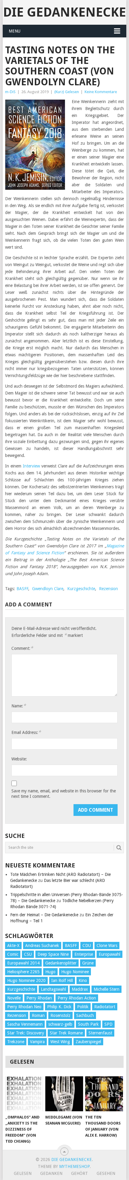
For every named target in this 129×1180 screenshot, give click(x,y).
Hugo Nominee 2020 (26, 980)
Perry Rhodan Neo (24, 1006)
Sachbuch (85, 1015)
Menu (14, 31)
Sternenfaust (100, 1033)
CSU (28, 954)
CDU (86, 945)
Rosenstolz (60, 1015)
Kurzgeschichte (81, 588)
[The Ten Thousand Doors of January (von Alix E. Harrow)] (104, 1094)
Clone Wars (107, 945)
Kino (83, 980)
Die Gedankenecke (64, 12)
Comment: (22, 648)
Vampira (37, 1041)
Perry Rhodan (39, 998)
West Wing (60, 1041)
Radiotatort (104, 1006)
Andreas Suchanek (42, 945)
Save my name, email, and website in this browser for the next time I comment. (63, 793)
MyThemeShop (74, 1166)
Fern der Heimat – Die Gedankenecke (44, 914)
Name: (18, 706)
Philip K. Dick (59, 1006)
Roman (38, 1015)
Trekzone (15, 1041)
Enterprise (83, 954)
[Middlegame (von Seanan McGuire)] (64, 1094)
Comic (12, 954)
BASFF (22, 588)
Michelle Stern (106, 989)
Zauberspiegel (88, 1041)
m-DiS (10, 92)
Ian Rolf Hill (62, 980)
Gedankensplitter (60, 963)
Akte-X (13, 945)
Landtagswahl (53, 989)
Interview (31, 466)
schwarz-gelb (60, 1024)
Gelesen (23, 1173)
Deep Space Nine (53, 954)
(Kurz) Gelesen (66, 92)
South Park (88, 1024)
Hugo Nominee (75, 971)
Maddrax (80, 989)
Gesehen (106, 1173)
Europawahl (109, 954)
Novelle (14, 998)
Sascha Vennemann (25, 1024)
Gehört (79, 1173)
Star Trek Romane (66, 1033)
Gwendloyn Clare (47, 588)
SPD (108, 1024)
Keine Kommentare (101, 92)
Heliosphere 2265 (23, 971)
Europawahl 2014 (23, 963)
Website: (19, 759)
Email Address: (26, 732)
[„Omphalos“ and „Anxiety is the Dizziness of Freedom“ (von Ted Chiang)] (24, 1094)
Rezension (108, 588)
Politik (82, 1006)
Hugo (50, 971)
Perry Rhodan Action (77, 998)
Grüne (88, 963)
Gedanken (51, 1173)
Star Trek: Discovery (25, 1033)
